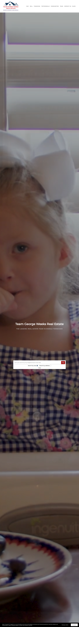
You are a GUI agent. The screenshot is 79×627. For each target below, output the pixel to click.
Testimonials (45, 6)
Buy (28, 6)
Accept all (74, 624)
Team (61, 6)
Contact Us (67, 6)
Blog (74, 6)
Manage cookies (65, 624)
